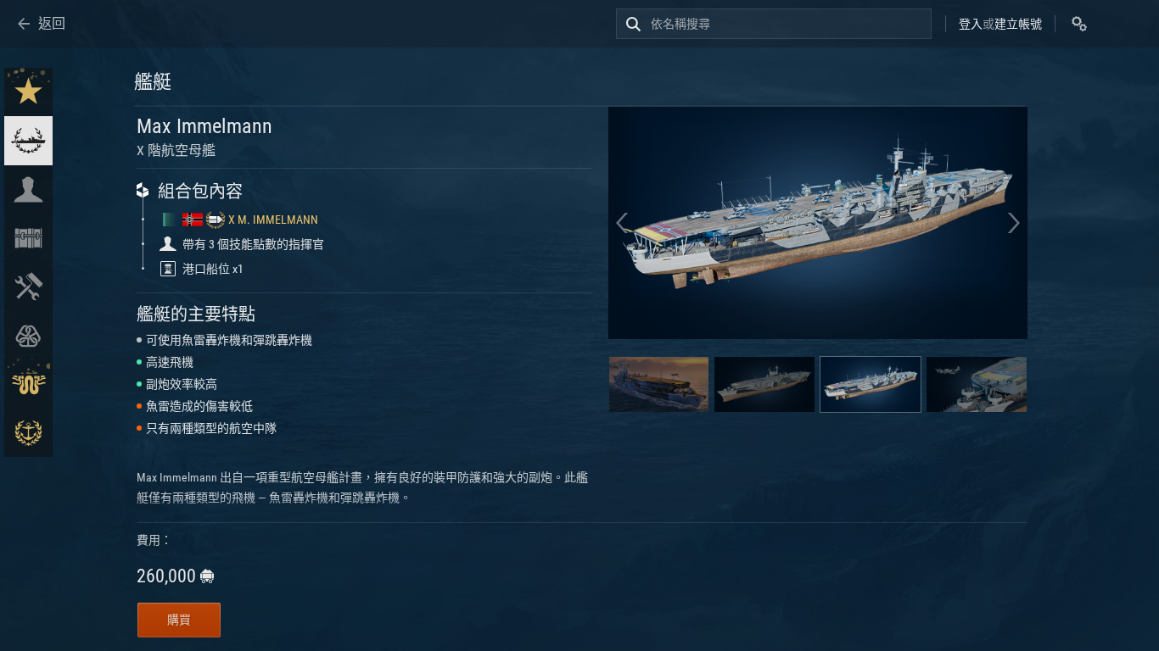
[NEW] (28, 92)
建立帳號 (1018, 24)
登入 (971, 24)
